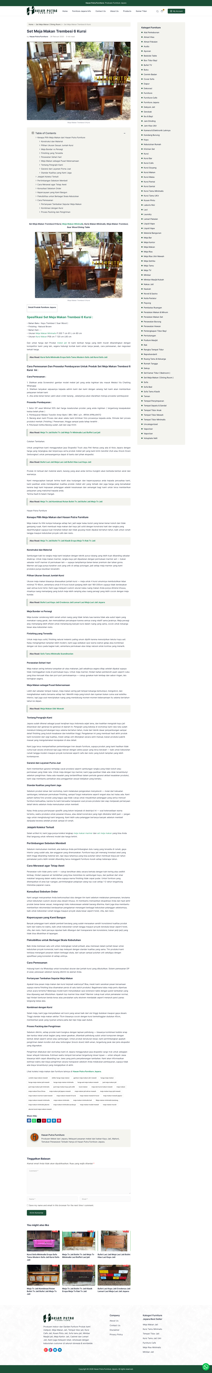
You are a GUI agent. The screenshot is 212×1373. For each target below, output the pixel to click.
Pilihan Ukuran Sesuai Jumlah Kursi (57, 145)
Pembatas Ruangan (153, 307)
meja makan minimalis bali (82, 1100)
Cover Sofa (149, 79)
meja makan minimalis (61, 1100)
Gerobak (148, 111)
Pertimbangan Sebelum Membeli (52, 180)
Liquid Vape (149, 223)
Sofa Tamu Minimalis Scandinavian (56, 654)
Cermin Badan (150, 74)
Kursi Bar (148, 158)
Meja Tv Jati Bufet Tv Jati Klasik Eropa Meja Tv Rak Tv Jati (67, 540)
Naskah (147, 289)
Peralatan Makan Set (153, 317)
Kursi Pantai (149, 181)
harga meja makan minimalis (63, 1082)
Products (127, 11)
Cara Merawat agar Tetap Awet (51, 184)
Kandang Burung (152, 135)
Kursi (146, 153)
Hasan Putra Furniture (53, 1135)
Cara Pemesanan (45, 200)
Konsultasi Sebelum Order (49, 188)
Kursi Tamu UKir (151, 195)
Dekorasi (148, 88)
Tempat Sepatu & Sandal (155, 405)
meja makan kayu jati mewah (110, 1091)
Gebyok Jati (149, 107)
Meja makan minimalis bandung (107, 1100)
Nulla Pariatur (150, 298)
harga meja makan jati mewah (38, 1082)
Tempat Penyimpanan (154, 401)
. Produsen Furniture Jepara (106, 3)
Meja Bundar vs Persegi (52, 149)
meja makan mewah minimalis (39, 1100)
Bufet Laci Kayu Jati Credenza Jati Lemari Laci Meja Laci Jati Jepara (72, 602)
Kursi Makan (41, 336)
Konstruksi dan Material (52, 141)
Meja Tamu (149, 265)
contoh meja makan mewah (38, 1078)
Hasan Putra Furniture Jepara (105, 1369)
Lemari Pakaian (151, 219)
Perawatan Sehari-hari (51, 157)
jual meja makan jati (109, 1082)
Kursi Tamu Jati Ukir (152, 1338)
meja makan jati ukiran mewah (85, 1091)
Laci (146, 209)
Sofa (146, 382)
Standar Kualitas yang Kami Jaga (56, 172)
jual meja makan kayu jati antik (64, 1087)
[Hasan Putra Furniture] (36, 1140)
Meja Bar (148, 237)
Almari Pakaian (151, 42)
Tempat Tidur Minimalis (155, 419)
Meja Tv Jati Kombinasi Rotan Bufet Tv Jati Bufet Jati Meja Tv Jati (71, 501)
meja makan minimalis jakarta (38, 1105)
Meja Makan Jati (150, 1324)
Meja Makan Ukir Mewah (52, 708)
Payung (147, 303)
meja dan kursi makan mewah (102, 1087)
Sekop (147, 368)
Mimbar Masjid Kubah (154, 279)
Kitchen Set (149, 149)
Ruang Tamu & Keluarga (155, 359)
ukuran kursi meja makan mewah (40, 1109)
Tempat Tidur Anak (152, 410)
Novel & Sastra (150, 293)
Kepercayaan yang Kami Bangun (52, 192)
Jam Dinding (150, 121)
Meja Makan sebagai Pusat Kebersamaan (60, 161)
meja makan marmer (83, 833)
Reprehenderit (150, 354)
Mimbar (147, 275)
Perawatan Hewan (152, 326)
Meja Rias (148, 251)
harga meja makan (107, 1078)
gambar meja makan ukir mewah (85, 1078)
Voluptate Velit (150, 438)
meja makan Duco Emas (36, 1091)
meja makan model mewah (89, 1105)
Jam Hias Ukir (150, 125)
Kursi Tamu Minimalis (154, 191)
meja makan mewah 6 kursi (66, 1096)
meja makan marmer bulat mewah (40, 1096)
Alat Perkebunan (151, 32)
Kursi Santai (149, 186)
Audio (146, 46)
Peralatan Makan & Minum (156, 312)
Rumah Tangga (151, 363)
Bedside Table (150, 55)
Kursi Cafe (148, 163)
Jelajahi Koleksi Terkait (48, 176)
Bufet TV (148, 65)
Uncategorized (151, 424)
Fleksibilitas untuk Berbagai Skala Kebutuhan (58, 196)
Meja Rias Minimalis (152, 1347)
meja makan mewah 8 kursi (89, 1096)
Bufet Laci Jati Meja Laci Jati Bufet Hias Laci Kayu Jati (65, 462)
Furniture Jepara (151, 102)
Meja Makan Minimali (72, 224)
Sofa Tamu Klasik (152, 391)
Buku (146, 69)
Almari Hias (149, 37)
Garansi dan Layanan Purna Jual (56, 169)
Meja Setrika (149, 261)
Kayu (146, 139)
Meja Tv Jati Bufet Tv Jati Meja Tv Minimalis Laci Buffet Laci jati (70, 432)
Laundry (148, 214)
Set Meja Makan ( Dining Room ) (158, 377)
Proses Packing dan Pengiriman (55, 212)
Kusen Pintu (149, 200)
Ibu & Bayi (148, 116)
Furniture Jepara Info (81, 11)
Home (65, 11)
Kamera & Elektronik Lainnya (157, 130)
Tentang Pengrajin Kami (52, 165)
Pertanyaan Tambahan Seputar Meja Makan (61, 204)
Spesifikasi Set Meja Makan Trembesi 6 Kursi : (60, 317)
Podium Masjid (151, 340)
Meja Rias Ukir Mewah (154, 256)
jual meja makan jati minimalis (38, 1087)
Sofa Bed (148, 387)
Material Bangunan (152, 233)
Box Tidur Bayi (150, 60)
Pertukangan (150, 335)
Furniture (148, 93)
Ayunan (147, 51)
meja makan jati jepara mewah (60, 1091)
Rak (145, 345)
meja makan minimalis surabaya (64, 1105)
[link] (29, 1120)
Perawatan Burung (152, 321)
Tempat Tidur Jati (151, 1333)
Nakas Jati (149, 284)
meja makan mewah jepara (112, 1096)
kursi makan (83, 1087)
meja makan (121, 1087)
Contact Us (101, 11)
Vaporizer (148, 429)
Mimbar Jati (148, 1352)
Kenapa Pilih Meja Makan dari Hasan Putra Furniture (61, 137)
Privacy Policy (116, 1334)
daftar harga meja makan (60, 1078)
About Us (114, 11)
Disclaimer (114, 1330)
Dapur (147, 83)
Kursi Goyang (150, 167)
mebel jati (62, 343)
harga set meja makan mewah (88, 1082)
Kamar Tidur (141, 11)
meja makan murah (109, 1105)
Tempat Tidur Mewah (153, 415)
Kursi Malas (149, 177)
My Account (178, 11)
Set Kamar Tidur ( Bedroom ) (157, 373)
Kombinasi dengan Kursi (52, 208)
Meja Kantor (149, 242)
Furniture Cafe (150, 97)
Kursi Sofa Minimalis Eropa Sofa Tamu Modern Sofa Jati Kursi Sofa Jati (73, 357)
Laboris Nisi (149, 205)
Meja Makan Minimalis (46, 333)
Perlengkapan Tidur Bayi (155, 331)
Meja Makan (149, 247)
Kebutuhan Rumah (152, 144)
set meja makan (104, 833)
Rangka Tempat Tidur (154, 349)
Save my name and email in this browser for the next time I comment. (61, 1205)
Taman (147, 396)
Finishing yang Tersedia (52, 153)
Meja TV (147, 270)
